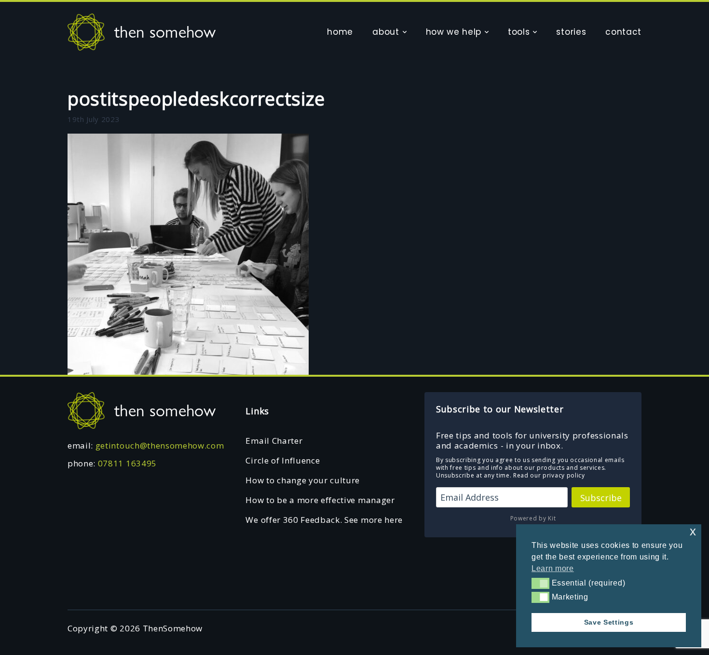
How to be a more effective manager (320, 499)
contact (623, 32)
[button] (540, 583)
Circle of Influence (282, 460)
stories (571, 32)
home (340, 32)
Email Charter (273, 440)
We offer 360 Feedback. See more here (323, 519)
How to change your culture (302, 480)
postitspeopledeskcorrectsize (196, 98)
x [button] (693, 531)
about (385, 32)
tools (519, 32)
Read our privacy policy (549, 475)
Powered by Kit (533, 518)
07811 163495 (127, 463)
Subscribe (601, 498)
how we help (453, 32)
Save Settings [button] (609, 622)
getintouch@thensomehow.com (159, 445)
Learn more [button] (553, 568)
